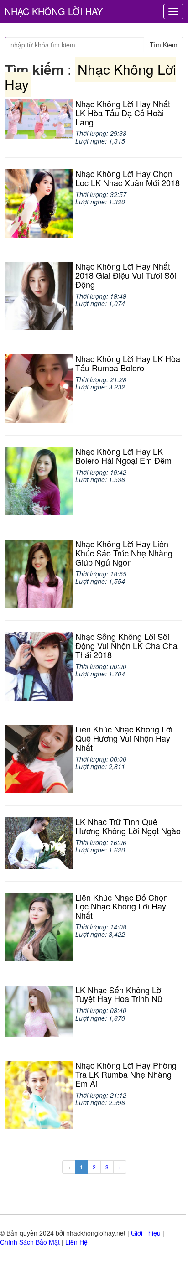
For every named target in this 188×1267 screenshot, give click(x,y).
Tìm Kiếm (164, 44)
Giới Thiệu (146, 1232)
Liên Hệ (76, 1241)
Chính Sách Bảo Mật (30, 1241)
